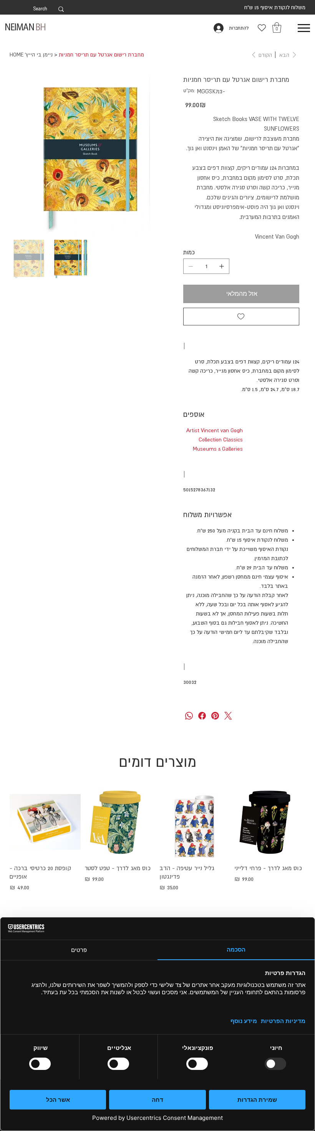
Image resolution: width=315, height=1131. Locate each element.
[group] (158, 850)
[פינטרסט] (215, 715)
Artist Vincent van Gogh (214, 430)
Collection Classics (221, 439)
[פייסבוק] (202, 715)
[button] (276, 27)
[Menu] (303, 28)
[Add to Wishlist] (241, 316)
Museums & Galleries (218, 449)
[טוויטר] (228, 715)
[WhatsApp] (189, 715)
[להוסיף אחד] (221, 266)
